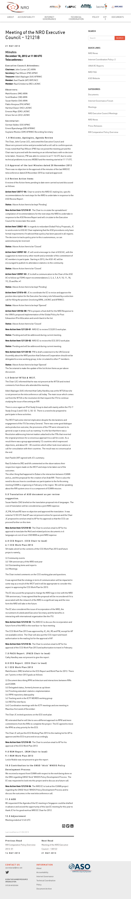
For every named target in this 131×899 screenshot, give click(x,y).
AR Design (14, 885)
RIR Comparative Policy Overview (103, 132)
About (10, 17)
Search (119, 38)
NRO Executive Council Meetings (103, 113)
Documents (118, 17)
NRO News (93, 53)
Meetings (92, 107)
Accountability (26, 17)
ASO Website (94, 78)
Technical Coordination (76, 18)
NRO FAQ (92, 72)
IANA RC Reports (96, 66)
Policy (95, 17)
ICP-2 (105, 18)
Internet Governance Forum (100, 101)
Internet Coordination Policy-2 (102, 59)
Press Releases (95, 126)
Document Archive (44, 888)
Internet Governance (49, 18)
